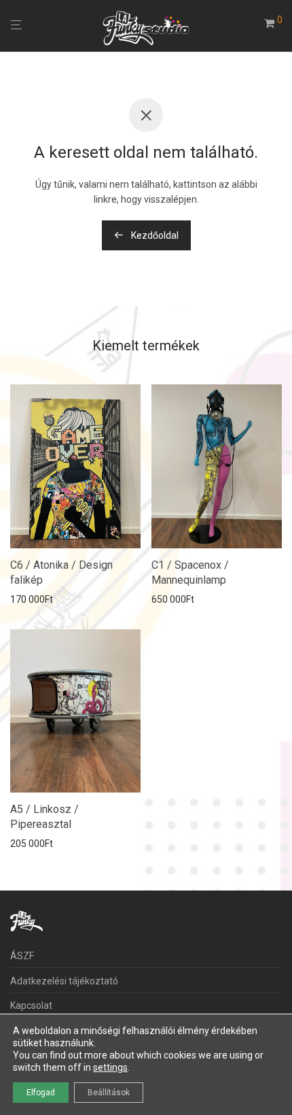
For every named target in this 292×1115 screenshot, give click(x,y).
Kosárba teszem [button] (41, 599)
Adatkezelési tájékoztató (64, 981)
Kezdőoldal (154, 235)
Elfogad (40, 1092)
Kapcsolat (31, 1005)
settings (110, 1067)
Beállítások (109, 1092)
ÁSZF (22, 955)
